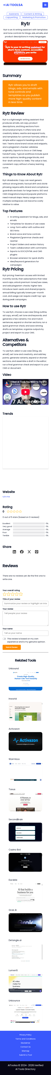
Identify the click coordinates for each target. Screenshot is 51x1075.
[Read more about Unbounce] (25, 1013)
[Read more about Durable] (25, 892)
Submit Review (12, 647)
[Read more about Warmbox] (25, 771)
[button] (14, 552)
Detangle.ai (15, 940)
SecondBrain (16, 819)
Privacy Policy (25, 1035)
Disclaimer (25, 1043)
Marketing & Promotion (34, 17)
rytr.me (6, 496)
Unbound (14, 668)
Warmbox (14, 759)
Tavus (12, 789)
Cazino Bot (15, 849)
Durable (13, 879)
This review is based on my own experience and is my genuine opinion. (26, 640)
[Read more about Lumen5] (25, 982)
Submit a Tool (25, 1055)
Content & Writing (33, 14)
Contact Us (25, 1047)
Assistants (14, 14)
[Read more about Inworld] (25, 711)
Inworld (13, 698)
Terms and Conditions (25, 1039)
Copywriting (11, 17)
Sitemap (25, 1051)
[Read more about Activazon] (25, 741)
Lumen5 (13, 970)
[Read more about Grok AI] (25, 922)
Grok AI (13, 910)
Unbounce (14, 1000)
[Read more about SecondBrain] (25, 832)
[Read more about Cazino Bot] (25, 862)
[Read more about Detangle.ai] (25, 952)
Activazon (14, 728)
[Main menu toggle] (45, 5)
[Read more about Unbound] (25, 681)
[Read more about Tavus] (25, 801)
